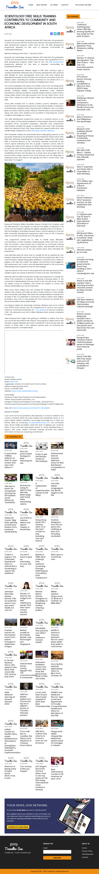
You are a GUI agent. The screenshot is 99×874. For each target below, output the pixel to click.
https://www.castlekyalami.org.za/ (25, 391)
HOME (31, 5)
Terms (84, 848)
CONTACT (65, 5)
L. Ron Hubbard (40, 310)
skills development (56, 62)
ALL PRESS (54, 5)
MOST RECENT (41, 5)
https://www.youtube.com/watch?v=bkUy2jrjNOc (31, 408)
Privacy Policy (87, 851)
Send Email (13, 382)
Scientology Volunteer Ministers (42, 131)
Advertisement (87, 854)
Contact (85, 857)
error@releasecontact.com (39, 423)
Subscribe (57, 858)
